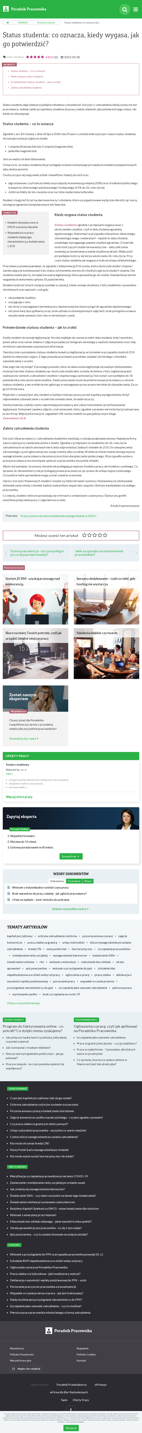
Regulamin (83, 1348)
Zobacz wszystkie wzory (69, 908)
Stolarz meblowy (17, 764)
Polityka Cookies (86, 1354)
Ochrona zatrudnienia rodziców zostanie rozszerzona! (44, 1104)
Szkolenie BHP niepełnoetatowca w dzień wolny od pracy (46, 1260)
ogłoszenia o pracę (77, 974)
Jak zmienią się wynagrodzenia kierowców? (37, 1189)
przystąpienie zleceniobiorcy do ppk (30, 987)
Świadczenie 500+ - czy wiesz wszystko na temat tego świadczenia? (53, 1195)
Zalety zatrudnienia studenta (26, 87)
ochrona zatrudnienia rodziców (57, 936)
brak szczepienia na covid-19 (61, 994)
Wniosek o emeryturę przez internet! (33, 1215)
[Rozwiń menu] (135, 9)
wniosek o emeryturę (62, 962)
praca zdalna (103, 974)
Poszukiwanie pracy (86, 1020)
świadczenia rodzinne (20, 962)
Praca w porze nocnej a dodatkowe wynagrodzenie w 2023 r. (59, 516)
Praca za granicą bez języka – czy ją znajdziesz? (107, 1043)
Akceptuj (71, 1427)
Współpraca (17, 1348)
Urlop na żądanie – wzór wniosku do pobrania (40, 899)
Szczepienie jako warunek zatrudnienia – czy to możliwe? (46, 1306)
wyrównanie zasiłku (24, 994)
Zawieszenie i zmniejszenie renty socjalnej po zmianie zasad (47, 1182)
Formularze (74, 881)
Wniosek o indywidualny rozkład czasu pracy (40, 887)
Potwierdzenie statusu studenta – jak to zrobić (36, 82)
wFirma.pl (100, 1384)
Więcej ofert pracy (19, 797)
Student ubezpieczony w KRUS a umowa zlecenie (22, 225)
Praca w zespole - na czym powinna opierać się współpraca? (35, 1066)
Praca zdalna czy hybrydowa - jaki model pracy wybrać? (45, 1273)
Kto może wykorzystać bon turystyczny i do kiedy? (42, 1156)
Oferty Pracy (81, 1400)
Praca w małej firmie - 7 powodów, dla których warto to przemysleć (106, 1051)
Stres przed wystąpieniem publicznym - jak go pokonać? (35, 1056)
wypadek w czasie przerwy (97, 981)
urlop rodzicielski (73, 942)
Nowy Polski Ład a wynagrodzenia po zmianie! (39, 1149)
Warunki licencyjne (20, 1360)
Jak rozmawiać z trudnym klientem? (28, 1047)
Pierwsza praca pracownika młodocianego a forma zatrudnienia (50, 1312)
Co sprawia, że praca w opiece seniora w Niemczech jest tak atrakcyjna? (102, 1062)
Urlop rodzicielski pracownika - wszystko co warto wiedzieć (48, 1130)
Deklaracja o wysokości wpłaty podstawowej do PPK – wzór (48, 1280)
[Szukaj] (124, 9)
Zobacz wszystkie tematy (23, 1003)
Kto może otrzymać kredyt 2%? (30, 1143)
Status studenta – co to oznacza (28, 70)
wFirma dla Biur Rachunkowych (69, 1392)
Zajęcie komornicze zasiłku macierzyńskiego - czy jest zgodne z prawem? (56, 1117)
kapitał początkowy (20, 936)
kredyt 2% (34, 949)
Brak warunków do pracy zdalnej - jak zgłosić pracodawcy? (49, 893)
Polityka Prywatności (22, 1354)
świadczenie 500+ (103, 955)
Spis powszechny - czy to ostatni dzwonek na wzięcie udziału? (49, 1234)
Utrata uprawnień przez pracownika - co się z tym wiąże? (46, 1228)
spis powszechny (36, 968)
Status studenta (15, 56)
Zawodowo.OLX (14, 418)
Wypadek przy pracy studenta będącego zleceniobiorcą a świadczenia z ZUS (25, 239)
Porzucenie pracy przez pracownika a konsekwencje (43, 1286)
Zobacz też (10, 213)
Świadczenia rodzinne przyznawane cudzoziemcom (42, 1202)
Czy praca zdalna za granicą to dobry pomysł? (39, 1124)
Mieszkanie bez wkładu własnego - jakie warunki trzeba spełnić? (51, 1221)
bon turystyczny (82, 949)
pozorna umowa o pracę (97, 936)
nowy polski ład (56, 949)
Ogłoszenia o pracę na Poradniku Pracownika (38, 1267)
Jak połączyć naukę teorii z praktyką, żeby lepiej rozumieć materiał (36, 1039)
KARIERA (23, 22)
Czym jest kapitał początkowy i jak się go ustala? (41, 1098)
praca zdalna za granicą (42, 942)
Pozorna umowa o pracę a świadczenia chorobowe (42, 1111)
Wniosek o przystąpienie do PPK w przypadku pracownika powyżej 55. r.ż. (56, 1254)
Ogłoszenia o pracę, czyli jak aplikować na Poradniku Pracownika (105, 1028)
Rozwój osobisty (46, 22)
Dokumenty (57, 881)
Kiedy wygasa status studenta (27, 76)
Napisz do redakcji (29, 1368)
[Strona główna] (8, 22)
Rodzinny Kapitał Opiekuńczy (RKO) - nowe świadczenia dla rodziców (54, 1208)
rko (42, 962)
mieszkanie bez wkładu (96, 962)
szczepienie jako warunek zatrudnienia (82, 987)
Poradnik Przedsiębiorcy (72, 1384)
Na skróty (9, 64)
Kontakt (81, 1360)
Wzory (88, 881)
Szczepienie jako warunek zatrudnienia (101, 1037)
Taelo (64, 1400)
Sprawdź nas (69, 856)
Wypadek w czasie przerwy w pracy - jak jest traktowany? (46, 1293)
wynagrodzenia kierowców (70, 955)
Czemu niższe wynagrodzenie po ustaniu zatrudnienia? (44, 1136)
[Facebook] (71, 1410)
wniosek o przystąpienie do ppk (72, 968)
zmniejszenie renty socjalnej (30, 955)
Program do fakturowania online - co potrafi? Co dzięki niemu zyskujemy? (33, 1028)
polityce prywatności (77, 1422)
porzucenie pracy (64, 981)
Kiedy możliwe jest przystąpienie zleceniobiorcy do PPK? (46, 1299)
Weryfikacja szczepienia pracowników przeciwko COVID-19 (49, 1176)
